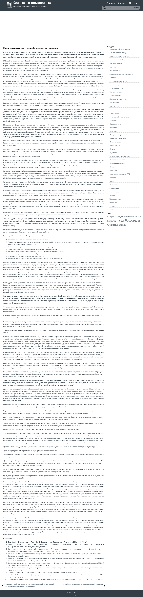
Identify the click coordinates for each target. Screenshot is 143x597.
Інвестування (114, 103)
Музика (112, 149)
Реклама (112, 178)
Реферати (132, 220)
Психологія (113, 170)
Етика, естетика (115, 95)
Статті (111, 224)
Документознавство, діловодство (121, 74)
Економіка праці (115, 85)
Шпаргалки (121, 225)
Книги (139, 216)
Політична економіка (117, 163)
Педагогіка (113, 153)
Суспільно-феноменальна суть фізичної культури (83, 584)
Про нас (133, 3)
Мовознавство (114, 145)
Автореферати (113, 216)
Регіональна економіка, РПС (119, 174)
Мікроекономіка (115, 142)
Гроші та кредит (115, 70)
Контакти (122, 3)
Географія (113, 67)
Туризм (112, 195)
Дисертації (133, 216)
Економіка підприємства (118, 81)
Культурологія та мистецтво (119, 117)
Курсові (112, 220)
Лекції (121, 220)
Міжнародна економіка (117, 138)
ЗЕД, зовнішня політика (117, 99)
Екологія (112, 78)
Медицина (113, 131)
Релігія (111, 181)
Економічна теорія (116, 92)
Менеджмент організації (118, 135)
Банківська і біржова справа (119, 49)
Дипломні (125, 216)
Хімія (111, 210)
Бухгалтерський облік (117, 60)
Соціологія (113, 185)
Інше (111, 110)
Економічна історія (116, 88)
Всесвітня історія (115, 63)
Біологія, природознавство (119, 56)
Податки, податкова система (119, 156)
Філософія (113, 202)
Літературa (113, 120)
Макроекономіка (115, 124)
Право (111, 167)
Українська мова (115, 199)
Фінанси (112, 206)
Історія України (114, 113)
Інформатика (114, 106)
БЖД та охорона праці (117, 53)
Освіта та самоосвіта (32, 3)
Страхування (114, 188)
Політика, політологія (117, 160)
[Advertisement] (71, 27)
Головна (111, 3)
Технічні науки (114, 192)
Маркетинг (113, 128)
